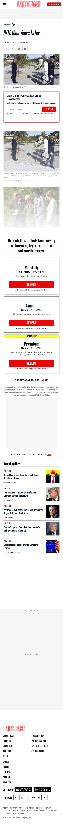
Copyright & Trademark (13, 813)
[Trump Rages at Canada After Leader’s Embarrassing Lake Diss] (52, 534)
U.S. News (7, 772)
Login (45, 379)
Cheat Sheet (8, 736)
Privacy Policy (50, 113)
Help (41, 808)
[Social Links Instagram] (27, 798)
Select (31, 285)
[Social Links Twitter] (21, 798)
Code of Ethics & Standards (15, 810)
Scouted (7, 782)
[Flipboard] (45, 798)
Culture (7, 767)
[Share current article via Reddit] (25, 48)
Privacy (48, 808)
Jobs (26, 808)
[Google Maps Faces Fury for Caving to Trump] (52, 552)
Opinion (6, 777)
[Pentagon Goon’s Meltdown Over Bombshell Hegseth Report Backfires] (52, 517)
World (6, 762)
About (5, 808)
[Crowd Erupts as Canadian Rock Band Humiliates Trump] (52, 482)
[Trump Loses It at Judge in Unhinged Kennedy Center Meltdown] (52, 500)
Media (5, 756)
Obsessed (7, 746)
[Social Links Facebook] (15, 798)
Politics (7, 741)
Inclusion (33, 810)
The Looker (8, 751)
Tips (20, 808)
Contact (13, 808)
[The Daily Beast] (29, 5)
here (49, 454)
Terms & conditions (48, 810)
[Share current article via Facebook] (6, 48)
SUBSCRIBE (54, 4)
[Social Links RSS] (39, 798)
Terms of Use (37, 113)
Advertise (33, 808)
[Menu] (7, 4)
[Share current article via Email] (18, 48)
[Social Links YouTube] (33, 798)
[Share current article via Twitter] (12, 48)
